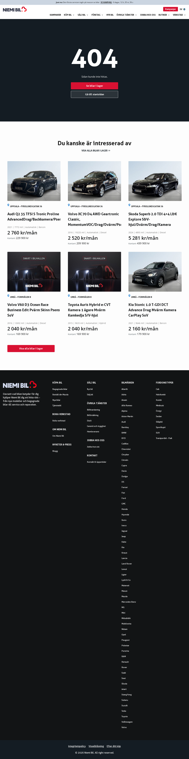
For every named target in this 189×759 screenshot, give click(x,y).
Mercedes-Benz (129, 602)
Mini (123, 613)
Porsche (125, 651)
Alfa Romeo (127, 405)
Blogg (55, 451)
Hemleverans (93, 431)
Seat (124, 678)
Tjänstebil (56, 405)
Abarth (125, 389)
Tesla (124, 711)
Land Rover (127, 563)
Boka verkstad (58, 420)
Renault (125, 662)
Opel (124, 634)
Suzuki (125, 705)
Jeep (124, 536)
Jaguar (124, 531)
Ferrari (125, 487)
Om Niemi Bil (58, 436)
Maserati (125, 585)
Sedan (159, 416)
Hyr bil (110, 15)
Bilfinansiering (93, 410)
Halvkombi (161, 394)
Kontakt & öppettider (96, 462)
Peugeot (125, 640)
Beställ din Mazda (60, 394)
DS (123, 482)
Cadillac (125, 443)
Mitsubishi (126, 618)
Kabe (124, 542)
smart (124, 689)
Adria (124, 394)
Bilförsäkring (92, 415)
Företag (96, 15)
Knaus (124, 553)
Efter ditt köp (114, 746)
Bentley (125, 427)
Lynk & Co (126, 580)
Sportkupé (161, 427)
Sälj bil (81, 15)
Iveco (124, 525)
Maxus (124, 591)
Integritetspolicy (77, 746)
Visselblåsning (96, 746)
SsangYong (127, 694)
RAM (124, 656)
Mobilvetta (126, 623)
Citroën (125, 460)
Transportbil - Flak (164, 438)
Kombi (159, 400)
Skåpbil (159, 422)
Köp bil (68, 15)
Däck (89, 420)
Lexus (124, 569)
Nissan (124, 629)
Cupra (124, 465)
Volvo (124, 727)
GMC (124, 503)
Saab (124, 673)
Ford (124, 498)
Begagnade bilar (59, 389)
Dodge (125, 476)
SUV (158, 433)
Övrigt (159, 411)
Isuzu (124, 520)
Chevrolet (126, 449)
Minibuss (160, 405)
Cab (157, 389)
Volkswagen (127, 722)
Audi (124, 422)
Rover (124, 667)
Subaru (125, 700)
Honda (125, 509)
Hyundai (125, 514)
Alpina (124, 411)
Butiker (163, 15)
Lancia (124, 558)
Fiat (123, 493)
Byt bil (90, 389)
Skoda (124, 683)
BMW (124, 433)
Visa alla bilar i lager (94, 150)
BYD (124, 438)
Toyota (125, 716)
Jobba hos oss (148, 15)
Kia (123, 547)
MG (123, 607)
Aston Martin (127, 416)
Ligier (124, 574)
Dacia (124, 471)
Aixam (124, 400)
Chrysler (125, 454)
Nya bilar (56, 400)
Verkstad (178, 15)
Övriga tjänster (125, 15)
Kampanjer (55, 15)
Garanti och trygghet (96, 426)
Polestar (125, 645)
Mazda (124, 596)
